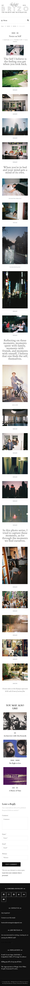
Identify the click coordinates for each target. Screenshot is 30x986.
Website (4, 854)
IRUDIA (14, 26)
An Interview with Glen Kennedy (15, 736)
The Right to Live (15, 763)
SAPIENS (18, 759)
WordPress (25, 983)
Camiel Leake (6, 40)
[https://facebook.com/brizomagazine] (3, 894)
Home (2, 26)
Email (4, 844)
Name (4, 834)
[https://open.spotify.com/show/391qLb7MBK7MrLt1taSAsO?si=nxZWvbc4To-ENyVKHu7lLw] (13, 894)
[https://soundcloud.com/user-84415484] (23, 894)
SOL (17, 32)
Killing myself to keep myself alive (11, 962)
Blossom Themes (12, 983)
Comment (5, 815)
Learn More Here (6, 942)
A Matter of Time (15, 791)
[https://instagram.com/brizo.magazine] (8, 894)
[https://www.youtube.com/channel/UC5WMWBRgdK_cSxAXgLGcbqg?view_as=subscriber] (3, 899)
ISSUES (8, 26)
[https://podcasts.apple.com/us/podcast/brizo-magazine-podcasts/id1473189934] (18, 894)
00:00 (13, 787)
